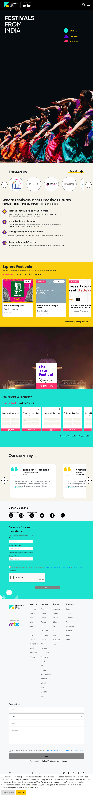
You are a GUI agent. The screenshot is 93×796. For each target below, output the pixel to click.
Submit (46, 756)
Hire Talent (74, 41)
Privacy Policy (37, 773)
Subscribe (47, 587)
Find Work (74, 37)
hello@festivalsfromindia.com (55, 761)
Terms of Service (27, 773)
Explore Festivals (73, 31)
